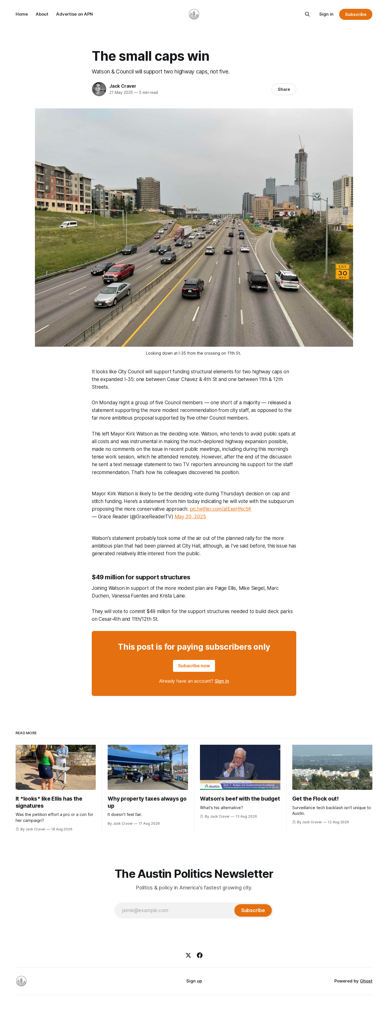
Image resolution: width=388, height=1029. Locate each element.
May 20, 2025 (190, 516)
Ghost (366, 981)
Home (22, 14)
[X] (188, 955)
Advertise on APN (74, 14)
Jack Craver (122, 86)
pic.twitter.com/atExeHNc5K (220, 509)
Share (284, 89)
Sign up (194, 981)
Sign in (326, 14)
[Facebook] (200, 955)
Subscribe (355, 14)
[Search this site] (307, 14)
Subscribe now (194, 665)
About (42, 14)
